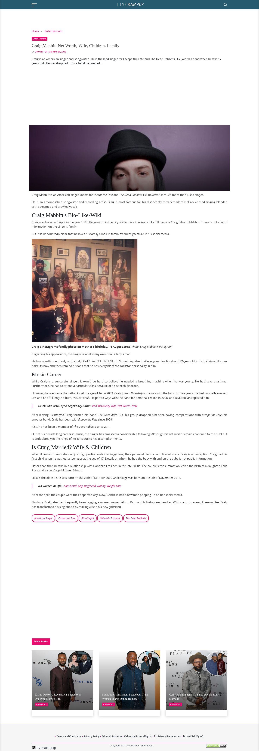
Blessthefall (87, 518)
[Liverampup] (130, 4)
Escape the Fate (66, 518)
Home (35, 31)
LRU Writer (41, 52)
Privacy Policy (91, 736)
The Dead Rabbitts (136, 518)
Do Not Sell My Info (193, 736)
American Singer (43, 518)
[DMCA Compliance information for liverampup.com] (216, 747)
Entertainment (54, 31)
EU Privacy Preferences (167, 736)
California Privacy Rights (138, 736)
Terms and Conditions (68, 736)
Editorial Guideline (112, 736)
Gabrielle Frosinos (110, 518)
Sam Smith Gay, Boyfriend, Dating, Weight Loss (92, 486)
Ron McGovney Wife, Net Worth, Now (114, 406)
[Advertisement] (129, 95)
